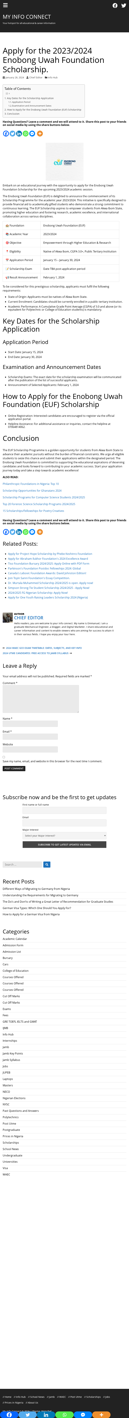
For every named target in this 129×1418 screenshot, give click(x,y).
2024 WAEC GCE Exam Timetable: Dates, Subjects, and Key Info (42, 648)
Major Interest (30, 829)
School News (11, 1149)
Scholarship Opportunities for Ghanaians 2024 (32, 490)
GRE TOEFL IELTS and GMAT (20, 1021)
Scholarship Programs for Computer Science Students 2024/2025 (44, 497)
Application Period (21, 101)
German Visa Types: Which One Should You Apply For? (37, 908)
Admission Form (13, 945)
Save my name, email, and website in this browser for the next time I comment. (52, 761)
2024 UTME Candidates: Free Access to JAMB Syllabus (36, 653)
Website (8, 744)
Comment (10, 683)
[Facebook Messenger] (32, 132)
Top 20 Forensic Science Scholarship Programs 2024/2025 (39, 504)
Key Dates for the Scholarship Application (30, 98)
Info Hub (53, 77)
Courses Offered (13, 977)
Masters (8, 1085)
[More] (40, 132)
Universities (10, 1162)
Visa (5, 1168)
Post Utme (9, 1123)
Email (7, 731)
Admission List (12, 952)
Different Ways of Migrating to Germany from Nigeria (36, 889)
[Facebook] (115, 6)
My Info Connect (27, 16)
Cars (5, 964)
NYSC (6, 1104)
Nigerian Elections (14, 1098)
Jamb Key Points (13, 1053)
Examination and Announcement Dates (31, 105)
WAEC (6, 1174)
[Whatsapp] (26, 132)
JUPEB (6, 1072)
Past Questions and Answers (21, 1111)
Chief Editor (35, 77)
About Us (33, 1402)
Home (8, 1396)
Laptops (8, 1079)
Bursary (8, 958)
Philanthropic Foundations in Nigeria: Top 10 (31, 484)
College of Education (16, 971)
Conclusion (13, 113)
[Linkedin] (19, 132)
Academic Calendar (15, 939)
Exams (7, 1009)
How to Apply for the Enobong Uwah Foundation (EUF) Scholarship (44, 109)
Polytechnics (11, 1117)
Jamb (6, 1047)
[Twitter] (123, 6)
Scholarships (11, 1142)
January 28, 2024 (15, 77)
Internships (10, 1041)
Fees (5, 1015)
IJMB (5, 1028)
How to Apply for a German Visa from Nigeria (31, 914)
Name (7, 718)
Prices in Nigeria (13, 1136)
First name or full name (36, 804)
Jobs (5, 1066)
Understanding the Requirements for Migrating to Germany (40, 895)
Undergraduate (12, 1155)
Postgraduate (11, 1130)
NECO (6, 1092)
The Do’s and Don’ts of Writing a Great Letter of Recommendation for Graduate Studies (58, 901)
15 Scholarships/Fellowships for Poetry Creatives (33, 511)
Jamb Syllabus (11, 1060)
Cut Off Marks (11, 996)
